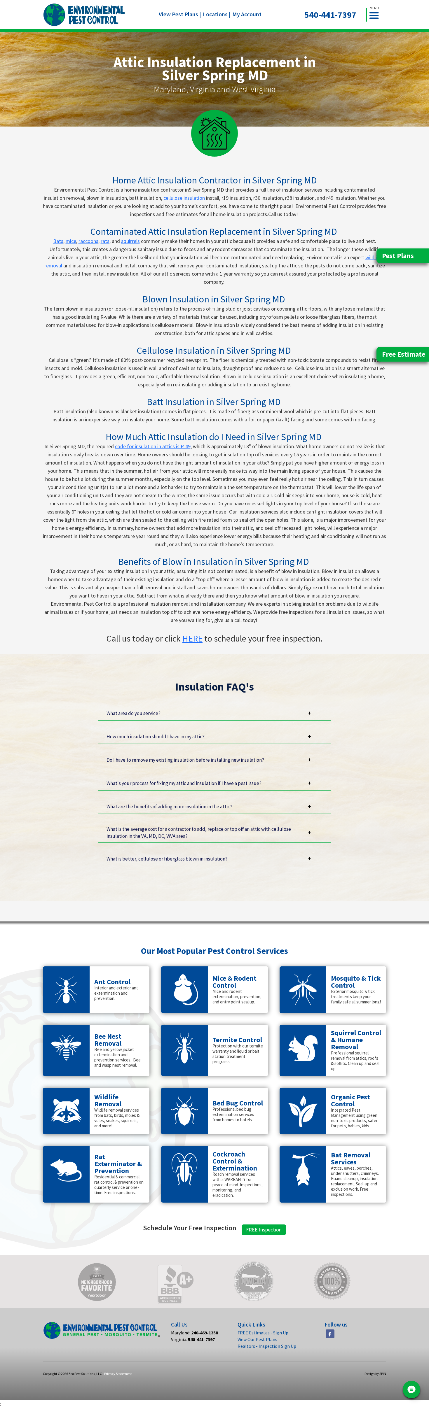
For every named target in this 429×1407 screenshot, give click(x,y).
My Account (246, 14)
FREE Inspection (264, 1229)
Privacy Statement (118, 1373)
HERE (192, 638)
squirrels (130, 241)
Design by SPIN (375, 1373)
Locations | (217, 14)
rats (105, 241)
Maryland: (194, 1333)
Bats (58, 241)
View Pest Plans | (180, 14)
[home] (84, 15)
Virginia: (193, 1339)
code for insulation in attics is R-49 (153, 446)
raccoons (88, 241)
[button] (376, 15)
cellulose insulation (184, 198)
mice (71, 241)
